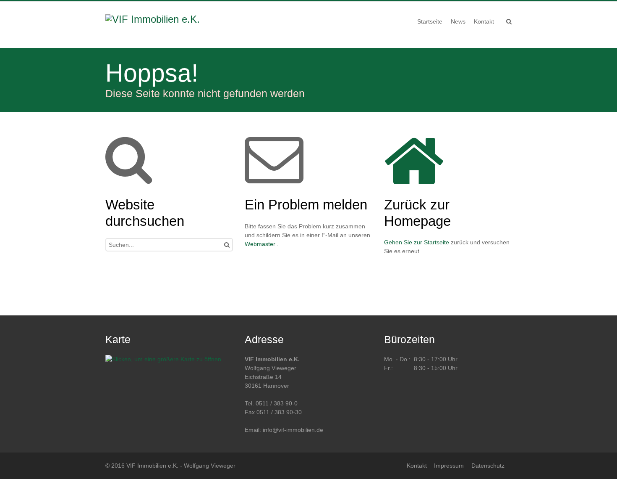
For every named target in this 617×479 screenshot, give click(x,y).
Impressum (449, 465)
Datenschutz (488, 465)
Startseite (436, 242)
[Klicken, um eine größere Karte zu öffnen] (163, 359)
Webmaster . (262, 244)
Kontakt (417, 465)
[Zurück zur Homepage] (158, 24)
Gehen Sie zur (404, 242)
